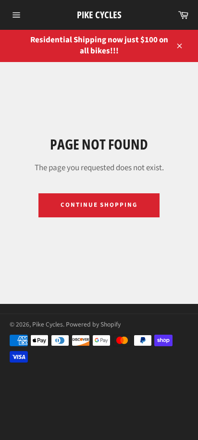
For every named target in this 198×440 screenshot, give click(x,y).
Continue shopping (99, 205)
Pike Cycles (99, 14)
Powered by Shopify (93, 324)
